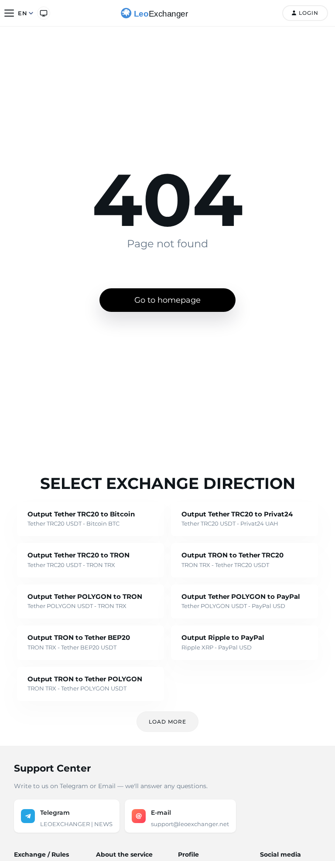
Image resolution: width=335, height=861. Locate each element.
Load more (167, 721)
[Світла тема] (43, 13)
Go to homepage (167, 300)
